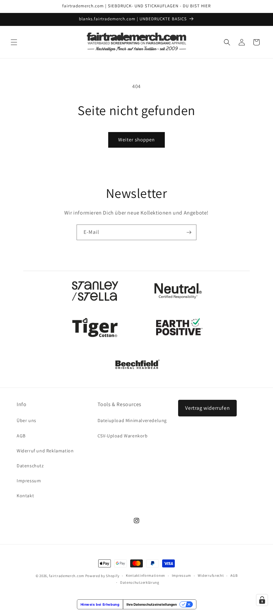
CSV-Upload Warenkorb (123, 436)
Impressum (29, 481)
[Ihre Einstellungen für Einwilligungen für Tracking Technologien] (262, 600)
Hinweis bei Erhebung (100, 604)
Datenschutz (30, 466)
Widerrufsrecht (211, 575)
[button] (14, 42)
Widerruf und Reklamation (45, 451)
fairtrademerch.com (66, 575)
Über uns (26, 420)
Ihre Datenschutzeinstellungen (152, 604)
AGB (21, 436)
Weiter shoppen (136, 139)
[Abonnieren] (188, 232)
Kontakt (25, 496)
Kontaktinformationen (145, 575)
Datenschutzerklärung (139, 582)
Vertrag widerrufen (207, 407)
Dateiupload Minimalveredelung (132, 420)
